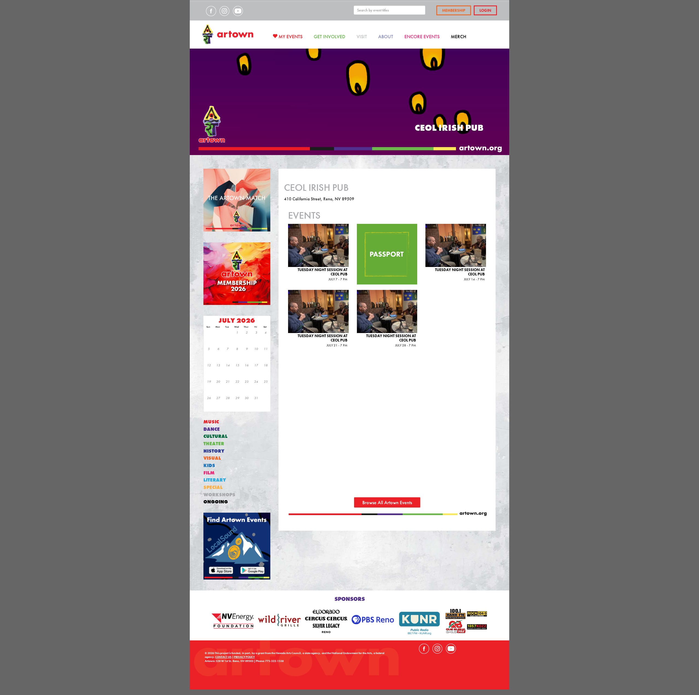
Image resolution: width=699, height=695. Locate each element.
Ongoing (215, 502)
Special (213, 487)
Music (211, 422)
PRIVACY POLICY (244, 657)
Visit (362, 36)
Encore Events (422, 36)
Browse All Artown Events (387, 502)
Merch (458, 36)
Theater (213, 444)
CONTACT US (223, 657)
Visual (212, 458)
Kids (209, 465)
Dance (211, 429)
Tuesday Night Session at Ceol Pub (322, 271)
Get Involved (329, 36)
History (213, 451)
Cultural (215, 436)
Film (209, 473)
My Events (290, 36)
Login (485, 10)
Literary (214, 480)
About (385, 36)
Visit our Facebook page (211, 10)
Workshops (219, 495)
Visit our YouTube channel (237, 10)
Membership (453, 10)
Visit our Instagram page (224, 10)
